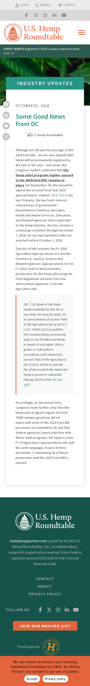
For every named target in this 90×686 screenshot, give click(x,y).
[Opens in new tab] (26, 15)
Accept (32, 679)
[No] (84, 671)
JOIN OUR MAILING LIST (45, 625)
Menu (82, 32)
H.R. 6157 (59, 195)
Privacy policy (55, 679)
